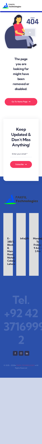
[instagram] (21, 353)
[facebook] (15, 353)
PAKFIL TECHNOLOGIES (25, 365)
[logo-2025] (11, 4)
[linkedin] (27, 353)
